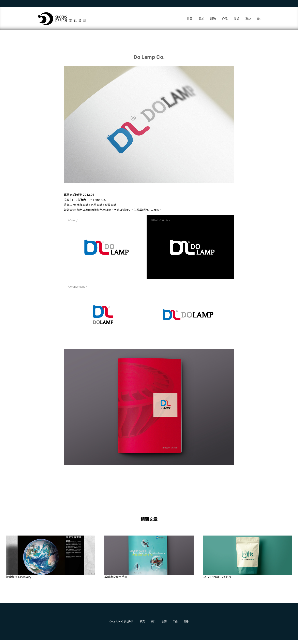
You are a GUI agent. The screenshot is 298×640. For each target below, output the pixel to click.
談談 (236, 18)
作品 (225, 18)
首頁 (189, 18)
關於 (201, 18)
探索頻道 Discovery (18, 577)
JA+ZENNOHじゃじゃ (217, 577)
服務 (213, 18)
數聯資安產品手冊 (115, 577)
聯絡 (248, 18)
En (258, 18)
